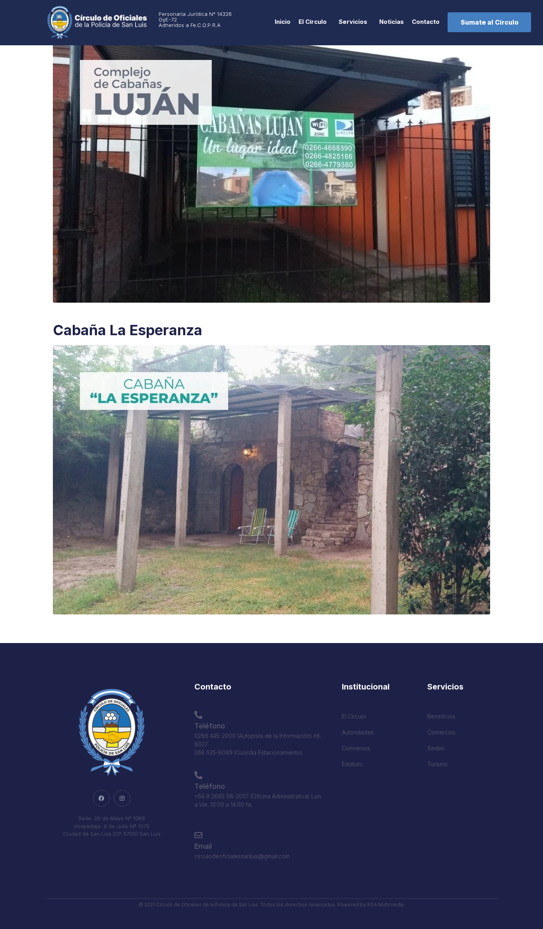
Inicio (283, 21)
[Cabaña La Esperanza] (271, 479)
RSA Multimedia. (386, 905)
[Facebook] (101, 798)
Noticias (391, 21)
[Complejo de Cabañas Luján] (271, 167)
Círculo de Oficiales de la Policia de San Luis (207, 905)
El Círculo (313, 21)
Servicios (353, 21)
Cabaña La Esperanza (127, 330)
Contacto (426, 21)
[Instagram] (122, 798)
